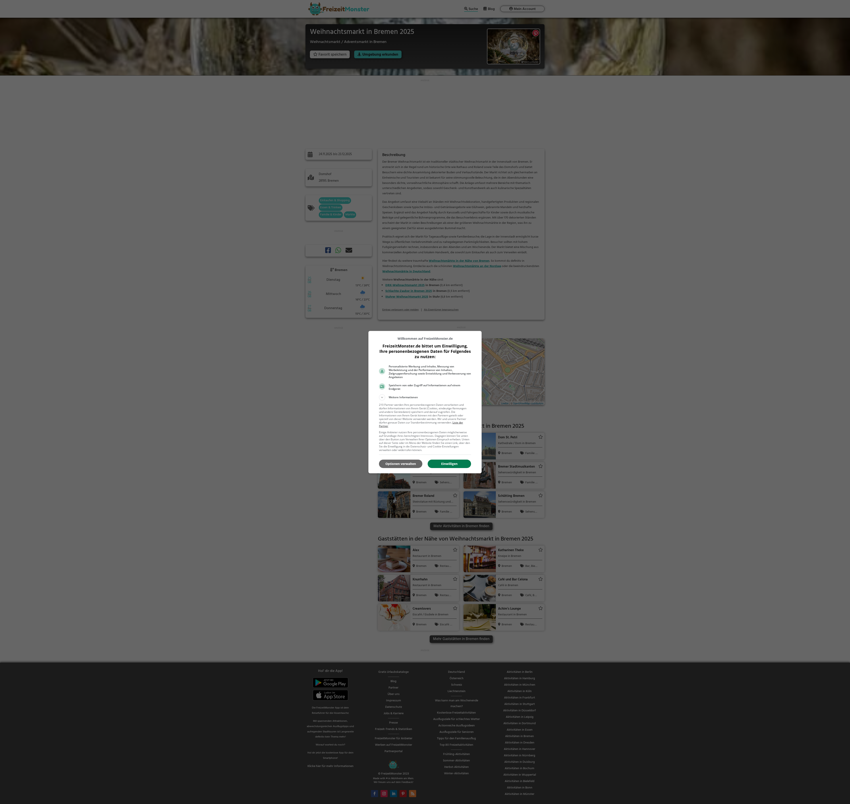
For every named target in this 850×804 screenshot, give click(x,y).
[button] (425, 397)
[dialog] (425, 402)
